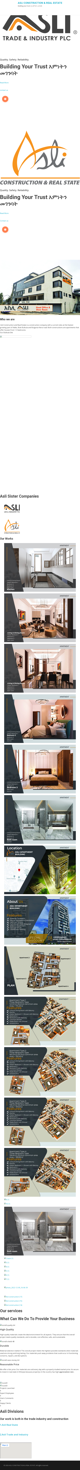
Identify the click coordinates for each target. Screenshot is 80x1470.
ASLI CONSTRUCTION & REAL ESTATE (40, 3)
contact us (4, 90)
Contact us (4, 221)
